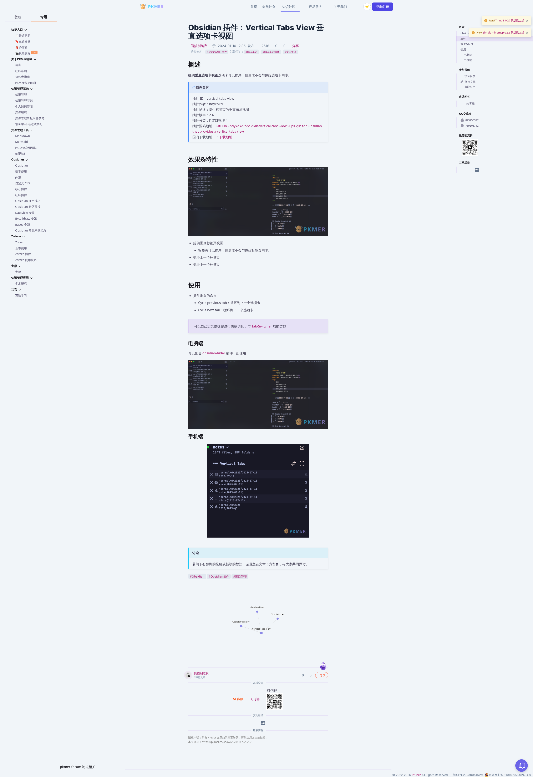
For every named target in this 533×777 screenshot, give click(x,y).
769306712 (471, 125)
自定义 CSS (22, 183)
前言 (18, 65)
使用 (463, 49)
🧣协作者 (21, 47)
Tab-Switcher (262, 326)
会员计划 (268, 7)
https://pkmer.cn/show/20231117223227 (227, 742)
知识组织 (21, 112)
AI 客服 (470, 103)
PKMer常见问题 (25, 83)
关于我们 (340, 7)
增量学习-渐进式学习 (28, 124)
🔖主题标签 (22, 41)
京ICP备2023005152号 (468, 775)
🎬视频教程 (25, 53)
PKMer (416, 775)
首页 (253, 7)
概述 (463, 39)
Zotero (19, 242)
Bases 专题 (22, 225)
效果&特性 (467, 44)
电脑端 (468, 55)
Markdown (22, 136)
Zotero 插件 (23, 254)
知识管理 (21, 94)
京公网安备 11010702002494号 (510, 775)
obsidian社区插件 (217, 52)
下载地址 (225, 137)
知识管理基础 (24, 100)
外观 (18, 177)
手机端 (468, 60)
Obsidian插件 (271, 52)
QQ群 (255, 699)
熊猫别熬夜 (199, 46)
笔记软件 (21, 154)
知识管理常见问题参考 (29, 118)
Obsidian (21, 165)
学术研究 (21, 283)
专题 (43, 17)
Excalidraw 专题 (26, 218)
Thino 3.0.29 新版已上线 (509, 20)
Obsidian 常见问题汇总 (30, 230)
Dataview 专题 (25, 213)
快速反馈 (470, 76)
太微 (18, 272)
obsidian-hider (213, 353)
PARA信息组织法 (26, 148)
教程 (18, 17)
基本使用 (21, 171)
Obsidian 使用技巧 (27, 201)
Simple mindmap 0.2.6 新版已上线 (503, 32)
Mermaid (21, 142)
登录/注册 (382, 6)
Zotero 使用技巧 (26, 260)
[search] (357, 7)
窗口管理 (290, 52)
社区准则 (21, 71)
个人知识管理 (24, 106)
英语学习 (21, 295)
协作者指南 (22, 77)
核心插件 (21, 189)
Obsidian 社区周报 (27, 207)
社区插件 (21, 195)
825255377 (471, 120)
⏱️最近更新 (22, 35)
